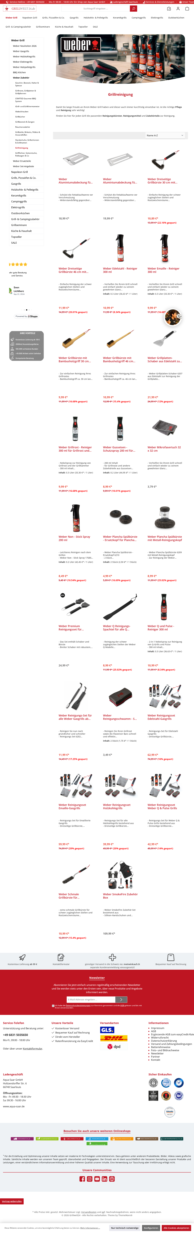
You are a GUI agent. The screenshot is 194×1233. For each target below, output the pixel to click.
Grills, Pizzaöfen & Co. (23, 178)
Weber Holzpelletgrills (24, 67)
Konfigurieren (151, 1227)
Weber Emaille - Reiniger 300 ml (163, 270)
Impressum (157, 1028)
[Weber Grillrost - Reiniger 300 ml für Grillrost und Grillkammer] (76, 428)
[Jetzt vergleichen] (169, 8)
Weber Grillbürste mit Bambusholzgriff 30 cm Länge (74, 359)
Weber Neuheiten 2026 (25, 45)
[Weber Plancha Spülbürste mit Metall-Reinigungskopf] (165, 517)
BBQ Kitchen (19, 72)
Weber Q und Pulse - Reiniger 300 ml (161, 627)
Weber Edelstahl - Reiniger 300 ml (120, 270)
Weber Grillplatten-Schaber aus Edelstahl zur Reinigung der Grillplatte (164, 359)
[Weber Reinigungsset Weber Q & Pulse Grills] (165, 786)
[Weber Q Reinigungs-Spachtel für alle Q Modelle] (120, 607)
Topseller (16, 237)
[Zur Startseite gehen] (19, 8)
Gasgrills (16, 183)
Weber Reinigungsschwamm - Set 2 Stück (120, 717)
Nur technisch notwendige (125, 1227)
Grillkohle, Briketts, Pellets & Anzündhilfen (27, 133)
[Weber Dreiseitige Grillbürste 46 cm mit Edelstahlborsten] (76, 249)
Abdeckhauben (21, 111)
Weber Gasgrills (21, 51)
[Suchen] (133, 8)
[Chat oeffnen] (172, 317)
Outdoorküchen (20, 213)
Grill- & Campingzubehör (25, 219)
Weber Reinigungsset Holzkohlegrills (116, 806)
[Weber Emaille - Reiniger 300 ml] (165, 249)
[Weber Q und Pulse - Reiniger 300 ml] (165, 607)
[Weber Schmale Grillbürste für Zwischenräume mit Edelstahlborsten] (76, 875)
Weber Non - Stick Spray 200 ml (74, 538)
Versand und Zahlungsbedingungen (171, 1044)
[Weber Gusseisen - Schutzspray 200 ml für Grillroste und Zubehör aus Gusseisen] (120, 428)
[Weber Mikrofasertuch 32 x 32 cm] (165, 428)
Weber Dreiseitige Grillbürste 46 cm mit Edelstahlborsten (72, 270)
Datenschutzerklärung (164, 1040)
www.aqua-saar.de (14, 1106)
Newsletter (157, 1053)
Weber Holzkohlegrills (24, 56)
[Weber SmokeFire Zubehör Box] (120, 875)
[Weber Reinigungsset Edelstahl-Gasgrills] (165, 696)
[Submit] (121, 999)
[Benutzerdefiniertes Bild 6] (179, 1096)
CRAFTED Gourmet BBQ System (25, 100)
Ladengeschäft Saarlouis (125, 1)
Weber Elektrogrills (22, 61)
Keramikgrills (18, 195)
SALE (14, 242)
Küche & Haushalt (21, 231)
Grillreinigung (21, 148)
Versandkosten (89, 1212)
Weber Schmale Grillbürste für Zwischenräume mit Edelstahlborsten (71, 896)
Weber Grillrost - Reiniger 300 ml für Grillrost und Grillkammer (75, 449)
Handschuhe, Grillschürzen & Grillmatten (27, 141)
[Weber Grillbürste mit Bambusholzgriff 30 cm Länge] (76, 339)
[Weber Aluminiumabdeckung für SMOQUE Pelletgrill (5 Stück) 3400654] (76, 160)
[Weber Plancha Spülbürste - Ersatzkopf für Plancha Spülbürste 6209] (120, 517)
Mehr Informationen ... (90, 1228)
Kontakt (155, 1059)
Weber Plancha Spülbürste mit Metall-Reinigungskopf (165, 538)
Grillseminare (19, 225)
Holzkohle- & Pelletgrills (24, 189)
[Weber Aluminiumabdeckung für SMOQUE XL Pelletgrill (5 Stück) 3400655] (120, 160)
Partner (155, 1056)
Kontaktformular (61, 964)
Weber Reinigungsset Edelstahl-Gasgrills (161, 717)
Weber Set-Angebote (23, 166)
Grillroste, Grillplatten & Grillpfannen (25, 92)
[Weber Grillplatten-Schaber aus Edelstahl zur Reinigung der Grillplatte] (165, 339)
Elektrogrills (18, 207)
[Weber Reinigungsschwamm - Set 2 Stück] (120, 696)
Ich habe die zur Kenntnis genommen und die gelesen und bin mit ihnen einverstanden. (98, 1006)
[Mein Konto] (178, 8)
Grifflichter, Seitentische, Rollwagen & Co (26, 154)
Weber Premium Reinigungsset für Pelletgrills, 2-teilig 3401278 (71, 627)
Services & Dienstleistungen (159, 1)
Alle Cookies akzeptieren (176, 1227)
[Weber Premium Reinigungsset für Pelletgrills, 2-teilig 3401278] (76, 607)
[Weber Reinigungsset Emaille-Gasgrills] (76, 786)
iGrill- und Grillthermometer (27, 106)
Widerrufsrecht (160, 1037)
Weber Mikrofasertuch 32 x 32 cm (164, 449)
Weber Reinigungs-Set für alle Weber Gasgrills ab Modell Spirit (75, 717)
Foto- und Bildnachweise (165, 1050)
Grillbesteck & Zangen (25, 122)
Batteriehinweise (160, 1047)
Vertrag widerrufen (12, 1201)
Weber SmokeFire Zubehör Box (120, 896)
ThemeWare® (125, 1215)
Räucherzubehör (22, 127)
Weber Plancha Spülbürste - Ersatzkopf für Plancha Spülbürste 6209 (120, 538)
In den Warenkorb (76, 217)
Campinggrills (19, 201)
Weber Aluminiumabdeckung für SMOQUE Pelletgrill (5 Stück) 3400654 (75, 180)
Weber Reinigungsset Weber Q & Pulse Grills (162, 806)
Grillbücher (20, 116)
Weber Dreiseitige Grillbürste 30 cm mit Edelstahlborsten (161, 180)
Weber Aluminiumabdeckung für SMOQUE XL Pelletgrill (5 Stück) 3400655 (119, 180)
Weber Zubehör (21, 77)
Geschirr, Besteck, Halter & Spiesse (27, 84)
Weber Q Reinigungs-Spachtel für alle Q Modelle (116, 627)
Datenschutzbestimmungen (78, 1005)
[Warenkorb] (187, 8)
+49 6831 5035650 (15, 1035)
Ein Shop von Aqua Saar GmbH (89, 1)
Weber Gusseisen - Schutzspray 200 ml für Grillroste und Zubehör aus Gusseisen (118, 449)
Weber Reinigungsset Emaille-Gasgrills (72, 806)
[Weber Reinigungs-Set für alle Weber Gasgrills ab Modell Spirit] (76, 696)
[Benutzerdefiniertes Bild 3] (179, 1083)
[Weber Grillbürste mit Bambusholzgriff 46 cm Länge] (120, 339)
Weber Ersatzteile (22, 161)
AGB (122, 1005)
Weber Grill (18, 40)
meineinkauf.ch (132, 964)
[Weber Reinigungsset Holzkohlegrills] (120, 786)
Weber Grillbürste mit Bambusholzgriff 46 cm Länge (118, 359)
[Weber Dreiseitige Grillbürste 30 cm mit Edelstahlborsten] (165, 160)
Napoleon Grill (19, 172)
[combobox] (95, 8)
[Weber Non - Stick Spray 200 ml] (76, 517)
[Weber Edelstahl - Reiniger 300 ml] (120, 249)
